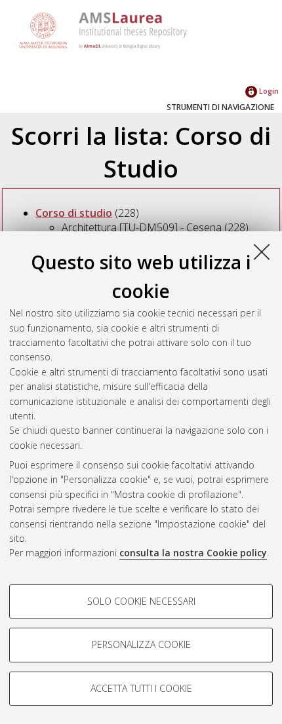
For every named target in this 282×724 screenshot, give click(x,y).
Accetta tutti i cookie (141, 688)
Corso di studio (73, 213)
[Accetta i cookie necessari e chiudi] (261, 251)
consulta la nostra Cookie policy (193, 552)
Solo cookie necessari (141, 601)
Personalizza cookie (141, 644)
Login (268, 91)
